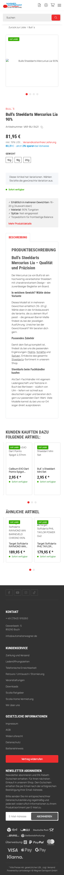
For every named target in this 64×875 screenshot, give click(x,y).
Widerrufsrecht (14, 736)
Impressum (12, 723)
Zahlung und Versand (17, 655)
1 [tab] (27, 94)
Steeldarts (18, 359)
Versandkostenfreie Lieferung (39, 142)
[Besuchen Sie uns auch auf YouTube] (17, 592)
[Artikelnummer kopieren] (42, 127)
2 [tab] (30, 94)
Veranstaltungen (15, 680)
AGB (8, 729)
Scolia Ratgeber (15, 692)
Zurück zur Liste (17, 27)
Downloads (12, 686)
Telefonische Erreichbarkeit (21, 667)
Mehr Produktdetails (20, 223)
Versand (51, 867)
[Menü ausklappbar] (59, 5)
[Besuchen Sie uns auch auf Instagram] (26, 592)
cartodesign (24, 870)
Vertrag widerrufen (32, 759)
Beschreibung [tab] (18, 237)
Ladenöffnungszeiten (18, 661)
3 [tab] (34, 94)
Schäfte (41, 352)
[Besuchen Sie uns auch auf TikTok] (34, 592)
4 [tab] (37, 94)
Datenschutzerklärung (18, 800)
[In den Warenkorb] (8, 33)
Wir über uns (13, 705)
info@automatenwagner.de (21, 636)
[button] (39, 5)
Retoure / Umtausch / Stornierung (25, 674)
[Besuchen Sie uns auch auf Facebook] (9, 592)
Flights (31, 352)
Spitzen (16, 355)
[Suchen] (56, 18)
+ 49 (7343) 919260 (17, 618)
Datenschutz (13, 742)
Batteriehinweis (14, 748)
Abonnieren (44, 816)
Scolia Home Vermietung (19, 699)
